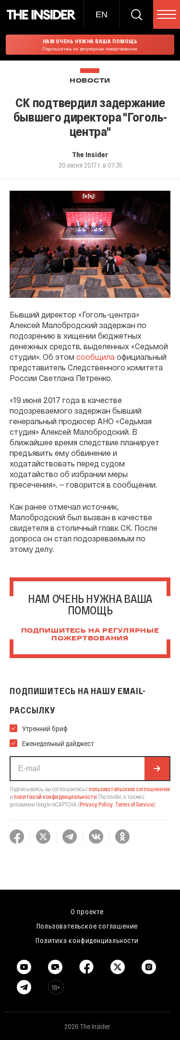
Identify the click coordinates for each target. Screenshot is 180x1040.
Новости (90, 81)
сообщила (95, 356)
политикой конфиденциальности (55, 796)
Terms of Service (134, 804)
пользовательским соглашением (129, 788)
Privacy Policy (96, 804)
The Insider (90, 154)
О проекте (87, 911)
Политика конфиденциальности (87, 940)
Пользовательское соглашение (87, 925)
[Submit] (156, 768)
